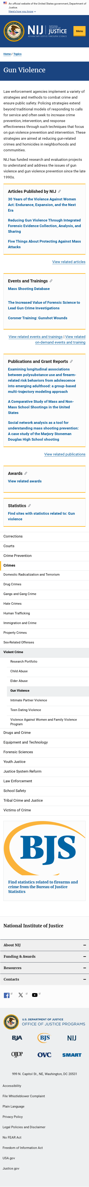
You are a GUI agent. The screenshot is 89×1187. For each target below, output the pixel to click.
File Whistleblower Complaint (24, 1096)
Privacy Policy (13, 1117)
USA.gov (9, 1158)
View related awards (25, 481)
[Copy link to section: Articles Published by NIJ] (58, 191)
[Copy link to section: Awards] (24, 473)
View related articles (69, 262)
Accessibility (12, 1086)
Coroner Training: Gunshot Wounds (37, 318)
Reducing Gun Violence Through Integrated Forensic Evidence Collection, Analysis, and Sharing (44, 226)
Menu (79, 31)
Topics (17, 54)
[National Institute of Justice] (72, 1041)
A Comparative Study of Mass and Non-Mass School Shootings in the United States (41, 407)
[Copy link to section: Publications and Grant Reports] (70, 361)
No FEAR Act (12, 1137)
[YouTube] (36, 996)
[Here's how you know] (44, 7)
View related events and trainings (36, 337)
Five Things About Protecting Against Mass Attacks (44, 244)
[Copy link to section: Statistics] (28, 505)
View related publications (65, 454)
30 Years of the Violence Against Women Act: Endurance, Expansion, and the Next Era (42, 204)
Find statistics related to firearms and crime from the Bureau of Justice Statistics (43, 887)
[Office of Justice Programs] (14, 31)
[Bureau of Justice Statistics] (44, 1044)
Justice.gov (11, 1168)
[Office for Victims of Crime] (44, 1058)
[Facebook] (8, 996)
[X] (22, 996)
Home (7, 54)
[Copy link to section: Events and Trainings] (50, 280)
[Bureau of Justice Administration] (17, 1041)
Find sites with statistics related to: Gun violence (41, 516)
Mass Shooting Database (29, 289)
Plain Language (13, 1106)
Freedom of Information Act (23, 1148)
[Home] (47, 31)
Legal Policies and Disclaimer (24, 1127)
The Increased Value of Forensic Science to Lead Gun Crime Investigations (44, 305)
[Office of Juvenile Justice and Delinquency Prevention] (17, 1058)
